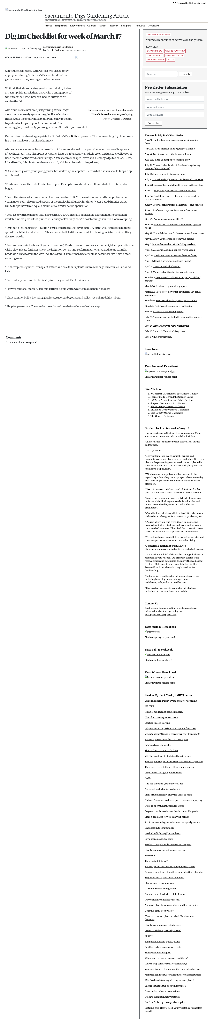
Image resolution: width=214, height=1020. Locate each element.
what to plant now (175, 51)
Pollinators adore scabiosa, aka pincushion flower (171, 141)
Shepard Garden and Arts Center (168, 403)
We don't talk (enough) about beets (162, 833)
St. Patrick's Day (154, 51)
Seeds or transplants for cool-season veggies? (168, 844)
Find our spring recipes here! (160, 637)
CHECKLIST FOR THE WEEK (158, 34)
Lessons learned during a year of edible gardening (171, 700)
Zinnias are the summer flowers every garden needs (173, 226)
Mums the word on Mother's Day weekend (174, 244)
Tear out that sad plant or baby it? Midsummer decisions (169, 917)
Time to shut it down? (156, 860)
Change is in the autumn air (159, 827)
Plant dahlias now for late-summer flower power (178, 233)
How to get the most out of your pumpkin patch (170, 866)
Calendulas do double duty (167, 266)
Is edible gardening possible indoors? (164, 711)
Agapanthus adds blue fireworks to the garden (178, 184)
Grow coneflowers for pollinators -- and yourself (178, 204)
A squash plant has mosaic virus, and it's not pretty (171, 905)
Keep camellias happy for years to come (176, 300)
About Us (140, 25)
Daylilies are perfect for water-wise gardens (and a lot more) (172, 197)
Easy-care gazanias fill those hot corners (175, 190)
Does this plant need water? (159, 910)
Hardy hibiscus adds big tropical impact (174, 148)
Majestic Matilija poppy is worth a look (174, 249)
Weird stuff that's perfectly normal (163, 930)
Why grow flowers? (162, 336)
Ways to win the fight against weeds (163, 772)
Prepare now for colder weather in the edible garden (172, 811)
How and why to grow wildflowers (171, 325)
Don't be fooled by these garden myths (164, 1002)
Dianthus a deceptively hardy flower (172, 154)
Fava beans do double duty (159, 838)
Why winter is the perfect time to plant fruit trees (170, 728)
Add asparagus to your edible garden (164, 783)
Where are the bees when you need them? (166, 958)
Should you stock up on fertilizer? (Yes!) (165, 985)
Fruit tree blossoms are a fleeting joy (173, 305)
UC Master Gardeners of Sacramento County (174, 393)
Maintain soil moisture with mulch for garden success (173, 974)
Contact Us (153, 25)
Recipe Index (61, 25)
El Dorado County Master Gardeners (170, 409)
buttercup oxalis (156, 59)
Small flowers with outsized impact (172, 260)
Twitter (102, 25)
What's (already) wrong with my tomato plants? (169, 980)
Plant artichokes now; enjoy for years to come (168, 794)
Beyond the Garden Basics (179, 396)
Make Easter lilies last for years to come (173, 271)
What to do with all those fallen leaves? (165, 805)
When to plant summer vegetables (162, 996)
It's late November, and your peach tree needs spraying (173, 800)
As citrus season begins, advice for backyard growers (172, 822)
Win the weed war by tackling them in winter (168, 755)
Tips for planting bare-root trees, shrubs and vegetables (173, 761)
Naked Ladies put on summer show (171, 159)
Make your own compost (157, 952)
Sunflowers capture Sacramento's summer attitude (171, 211)
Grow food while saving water (160, 888)
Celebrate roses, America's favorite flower (175, 255)
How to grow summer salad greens (163, 924)
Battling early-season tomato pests (163, 946)
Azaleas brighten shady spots (171, 286)
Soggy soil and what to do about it (162, 789)
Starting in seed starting (157, 722)
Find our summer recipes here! (161, 376)
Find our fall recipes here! (158, 659)
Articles (48, 25)
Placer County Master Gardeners (168, 406)
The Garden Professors (162, 415)
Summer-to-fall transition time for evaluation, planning (174, 871)
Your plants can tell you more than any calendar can (172, 969)
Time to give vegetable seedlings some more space (171, 766)
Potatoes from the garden (158, 744)
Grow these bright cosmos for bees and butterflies (177, 179)
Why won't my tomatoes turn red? (162, 899)
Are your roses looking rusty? (168, 311)
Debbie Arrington (56, 49)
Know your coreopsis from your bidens (173, 238)
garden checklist (174, 55)
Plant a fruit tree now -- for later (161, 750)
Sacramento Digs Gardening (58, 46)
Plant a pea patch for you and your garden (167, 816)
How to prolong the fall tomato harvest (165, 849)
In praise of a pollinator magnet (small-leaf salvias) (172, 279)
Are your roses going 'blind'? (168, 218)
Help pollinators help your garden (162, 941)
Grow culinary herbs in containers (162, 991)
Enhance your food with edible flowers (165, 894)
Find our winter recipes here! (160, 682)
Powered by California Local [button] (191, 2)
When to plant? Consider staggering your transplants (172, 733)
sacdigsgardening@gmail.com (160, 614)
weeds (171, 59)
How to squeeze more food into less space (166, 739)
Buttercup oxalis (81, 136)
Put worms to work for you (160, 882)
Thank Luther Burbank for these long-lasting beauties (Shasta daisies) (172, 166)
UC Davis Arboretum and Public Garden (171, 399)
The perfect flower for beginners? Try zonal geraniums (172, 293)
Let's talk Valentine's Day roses (169, 331)
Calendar (91, 25)
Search (186, 74)
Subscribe (153, 123)
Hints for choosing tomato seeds (161, 717)
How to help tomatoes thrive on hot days (166, 963)
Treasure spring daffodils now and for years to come (173, 318)
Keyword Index (77, 25)
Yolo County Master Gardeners (167, 412)
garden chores (154, 55)
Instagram (126, 25)
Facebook (113, 25)
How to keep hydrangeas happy (169, 173)
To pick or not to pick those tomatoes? (164, 877)
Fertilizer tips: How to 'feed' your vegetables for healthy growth (173, 1009)
